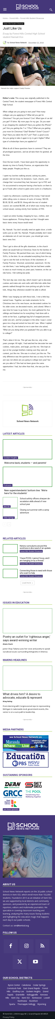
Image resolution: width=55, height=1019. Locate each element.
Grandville (20, 994)
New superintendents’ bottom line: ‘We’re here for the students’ (25, 492)
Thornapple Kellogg (26, 1004)
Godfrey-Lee (19, 991)
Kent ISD (7, 506)
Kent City (15, 997)
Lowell (47, 997)
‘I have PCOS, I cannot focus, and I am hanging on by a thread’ (35, 559)
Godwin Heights (10, 457)
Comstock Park (14, 988)
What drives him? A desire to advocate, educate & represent (22, 695)
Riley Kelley (7, 701)
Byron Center (14, 985)
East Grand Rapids (31, 988)
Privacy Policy (8, 1017)
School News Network (18, 43)
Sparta (12, 1004)
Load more (26, 583)
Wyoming (41, 1004)
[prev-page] (4, 524)
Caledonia (26, 985)
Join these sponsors (11, 809)
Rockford (33, 1001)
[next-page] (9, 524)
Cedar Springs (9, 518)
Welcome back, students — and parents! (25, 462)
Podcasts (8, 485)
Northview (22, 1001)
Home (5, 18)
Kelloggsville (32, 994)
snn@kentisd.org (21, 925)
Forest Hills (14, 18)
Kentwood (37, 997)
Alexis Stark (8, 644)
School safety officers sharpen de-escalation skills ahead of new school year (35, 501)
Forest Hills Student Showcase (32, 18)
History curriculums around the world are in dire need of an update (35, 547)
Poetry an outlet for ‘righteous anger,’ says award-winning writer (26, 638)
